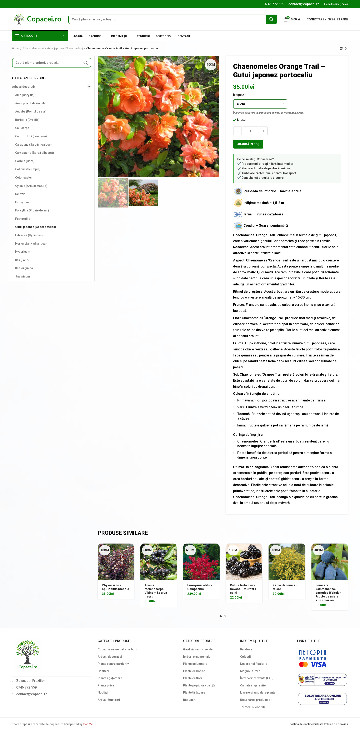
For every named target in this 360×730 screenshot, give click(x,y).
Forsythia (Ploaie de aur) (32, 210)
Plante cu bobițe (194, 671)
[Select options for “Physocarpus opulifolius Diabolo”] (131, 550)
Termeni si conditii (253, 707)
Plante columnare (195, 663)
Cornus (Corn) (25, 161)
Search (271, 19)
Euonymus (22, 202)
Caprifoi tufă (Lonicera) (31, 136)
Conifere (104, 671)
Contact (184, 36)
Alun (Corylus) (25, 95)
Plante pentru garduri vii (114, 663)
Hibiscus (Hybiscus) (29, 235)
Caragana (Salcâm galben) (33, 144)
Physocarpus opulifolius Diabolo (115, 587)
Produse (95, 36)
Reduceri (143, 36)
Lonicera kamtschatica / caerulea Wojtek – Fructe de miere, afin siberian (328, 593)
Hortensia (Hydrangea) (31, 243)
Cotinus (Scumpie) (27, 169)
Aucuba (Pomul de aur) (30, 111)
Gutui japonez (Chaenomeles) (65, 48)
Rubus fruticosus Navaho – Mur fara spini (243, 589)
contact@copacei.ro (304, 4)
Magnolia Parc (250, 671)
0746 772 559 (274, 4)
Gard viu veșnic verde (197, 649)
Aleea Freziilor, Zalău (336, 4)
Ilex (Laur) (22, 260)
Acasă (78, 36)
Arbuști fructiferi (109, 699)
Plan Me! (88, 724)
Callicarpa (22, 128)
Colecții (245, 656)
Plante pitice (106, 685)
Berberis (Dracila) (27, 119)
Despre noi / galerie (253, 663)
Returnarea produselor (256, 699)
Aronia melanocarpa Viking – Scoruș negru (156, 591)
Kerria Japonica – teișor (285, 587)
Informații (119, 36)
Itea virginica (24, 268)
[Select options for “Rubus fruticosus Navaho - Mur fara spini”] (259, 550)
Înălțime (238, 95)
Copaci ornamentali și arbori (117, 649)
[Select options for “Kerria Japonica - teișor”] (302, 550)
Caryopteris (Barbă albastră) (34, 152)
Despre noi (164, 36)
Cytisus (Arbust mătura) (31, 186)
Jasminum (22, 276)
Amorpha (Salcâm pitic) (31, 103)
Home (15, 48)
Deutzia (20, 194)
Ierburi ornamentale (196, 656)
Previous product (337, 48)
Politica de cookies (336, 724)
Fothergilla (22, 218)
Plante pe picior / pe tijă (199, 685)
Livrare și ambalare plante (257, 692)
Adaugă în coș (248, 144)
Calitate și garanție (253, 685)
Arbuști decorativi (33, 48)
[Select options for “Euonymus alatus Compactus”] (216, 550)
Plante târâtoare (194, 692)
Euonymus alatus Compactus (199, 587)
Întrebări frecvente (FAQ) (257, 678)
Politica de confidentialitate (307, 724)
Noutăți (103, 692)
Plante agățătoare (110, 678)
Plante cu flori (192, 678)
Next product (346, 48)
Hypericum (22, 251)
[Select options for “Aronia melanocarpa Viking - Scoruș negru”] (174, 550)
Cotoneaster (23, 177)
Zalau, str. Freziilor (30, 681)
